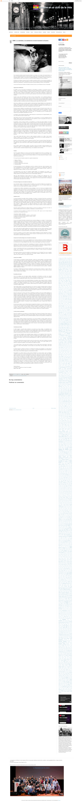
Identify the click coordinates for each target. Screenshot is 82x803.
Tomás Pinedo (63, 673)
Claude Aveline (68, 367)
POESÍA (48, 32)
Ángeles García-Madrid (62, 298)
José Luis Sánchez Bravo (68, 493)
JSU (59, 509)
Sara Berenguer (69, 657)
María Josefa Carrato (61, 568)
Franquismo (61, 431)
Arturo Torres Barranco (68, 313)
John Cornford (63, 479)
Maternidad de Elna (67, 580)
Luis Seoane (70, 545)
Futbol (62, 433)
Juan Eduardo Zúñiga (69, 512)
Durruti (71, 390)
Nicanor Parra (62, 597)
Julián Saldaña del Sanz (62, 524)
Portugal (66, 620)
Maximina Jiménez (66, 584)
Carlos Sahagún (61, 347)
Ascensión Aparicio (61, 314)
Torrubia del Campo (61, 675)
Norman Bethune (61, 600)
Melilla (62, 585)
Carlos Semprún (66, 347)
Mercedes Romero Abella (66, 587)
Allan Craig (67, 282)
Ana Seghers (66, 290)
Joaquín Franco (61, 477)
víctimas (68, 684)
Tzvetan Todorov (61, 677)
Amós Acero (63, 287)
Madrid (71, 546)
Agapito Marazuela (61, 272)
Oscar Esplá (70, 603)
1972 (66, 266)
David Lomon (66, 381)
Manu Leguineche (66, 549)
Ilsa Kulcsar (65, 462)
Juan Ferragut (60, 513)
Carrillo (59, 356)
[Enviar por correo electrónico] (23, 374)
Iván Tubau (62, 467)
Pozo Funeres (62, 621)
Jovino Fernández (64, 508)
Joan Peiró (70, 474)
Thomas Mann (62, 672)
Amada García (60, 284)
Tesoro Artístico (62, 671)
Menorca (71, 585)
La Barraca (63, 527)
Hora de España (65, 457)
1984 (67, 267)
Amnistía (60, 287)
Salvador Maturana (66, 656)
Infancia (60, 464)
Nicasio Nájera (66, 597)
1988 (70, 267)
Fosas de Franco (69, 422)
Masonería (62, 579)
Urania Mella (70, 677)
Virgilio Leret (60, 688)
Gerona (68, 443)
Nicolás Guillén (67, 598)
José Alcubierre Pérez (69, 482)
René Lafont (70, 640)
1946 (64, 263)
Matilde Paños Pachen (62, 582)
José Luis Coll (63, 493)
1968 (59, 266)
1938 (63, 262)
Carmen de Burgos (69, 350)
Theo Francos (67, 671)
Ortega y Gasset (63, 603)
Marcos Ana (60, 561)
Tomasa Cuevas (65, 674)
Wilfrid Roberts (67, 689)
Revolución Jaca (63, 645)
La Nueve (69, 527)
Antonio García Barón (65, 304)
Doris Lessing (60, 389)
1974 (69, 266)
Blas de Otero (68, 330)
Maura (71, 582)
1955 (65, 264)
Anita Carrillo (63, 299)
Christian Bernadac (61, 366)
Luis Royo (62, 545)
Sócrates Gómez (62, 663)
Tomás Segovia (67, 673)
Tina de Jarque (67, 672)
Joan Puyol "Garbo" (61, 475)
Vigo (67, 687)
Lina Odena (65, 537)
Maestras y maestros (62, 547)
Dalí (59, 381)
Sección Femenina (66, 659)
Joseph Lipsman (69, 507)
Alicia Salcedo (63, 282)
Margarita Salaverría (66, 562)
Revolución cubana (69, 643)
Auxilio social (63, 317)
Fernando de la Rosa (64, 418)
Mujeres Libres (61, 594)
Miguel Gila (61, 589)
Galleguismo (65, 436)
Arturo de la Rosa (65, 312)
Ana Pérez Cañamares (69, 289)
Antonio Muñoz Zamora (68, 306)
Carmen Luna (67, 353)
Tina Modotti (70, 672)
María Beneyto (70, 563)
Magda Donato (67, 547)
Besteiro (64, 329)
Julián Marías (70, 523)
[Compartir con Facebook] (27, 374)
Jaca (65, 467)
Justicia (69, 525)
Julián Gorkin (62, 523)
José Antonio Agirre (63, 484)
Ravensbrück (61, 639)
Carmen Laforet (63, 353)
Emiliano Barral (70, 399)
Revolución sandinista (62, 646)
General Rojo (61, 441)
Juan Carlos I (66, 510)
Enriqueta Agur (70, 404)
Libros (70, 536)
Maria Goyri (68, 566)
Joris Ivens (65, 481)
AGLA (64, 272)
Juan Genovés (67, 514)
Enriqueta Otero (66, 405)
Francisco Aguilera (61, 425)
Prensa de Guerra (61, 622)
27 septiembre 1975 (64, 268)
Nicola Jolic (62, 598)
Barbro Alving (63, 320)
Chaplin (63, 364)
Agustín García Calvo (65, 273)
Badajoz (67, 318)
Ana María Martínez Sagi (67, 288)
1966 (69, 265)
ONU (65, 602)
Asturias (65, 314)
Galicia (62, 436)
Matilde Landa (70, 581)
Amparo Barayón (67, 287)
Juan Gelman (62, 514)
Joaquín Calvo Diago (63, 476)
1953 (62, 264)
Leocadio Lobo (68, 530)
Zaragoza (68, 691)
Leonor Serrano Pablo (62, 532)
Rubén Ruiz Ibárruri (66, 654)
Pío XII (70, 618)
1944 (61, 263)
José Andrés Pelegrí (65, 483)
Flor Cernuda (66, 421)
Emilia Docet (68, 398)
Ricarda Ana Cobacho (68, 646)
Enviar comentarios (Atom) (17, 409)
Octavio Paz (67, 600)
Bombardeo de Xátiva (64, 336)
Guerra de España (20, 375)
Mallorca (64, 548)
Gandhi (69, 436)
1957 (68, 264)
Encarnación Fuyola (61, 402)
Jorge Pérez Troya (69, 480)
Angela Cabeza (61, 296)
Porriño (63, 620)
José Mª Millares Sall (67, 494)
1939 (66, 262)
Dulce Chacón (67, 390)
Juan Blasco (70, 509)
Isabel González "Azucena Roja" (65, 465)
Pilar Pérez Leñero (63, 618)
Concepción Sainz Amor (66, 372)
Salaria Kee (63, 655)
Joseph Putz (60, 508)
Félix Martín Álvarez (65, 415)
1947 (66, 263)
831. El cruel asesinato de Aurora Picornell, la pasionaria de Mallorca (68, 146)
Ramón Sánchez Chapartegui (62, 636)
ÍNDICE (64, 32)
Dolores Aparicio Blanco (66, 386)
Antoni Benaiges (61, 300)
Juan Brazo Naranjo (61, 510)
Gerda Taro (64, 443)
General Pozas (70, 439)
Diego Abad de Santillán (68, 383)
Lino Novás (68, 537)
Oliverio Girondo (62, 602)
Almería (60, 283)
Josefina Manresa (61, 506)
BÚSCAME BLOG (59, 32)
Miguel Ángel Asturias (62, 588)
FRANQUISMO (22, 32)
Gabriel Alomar (68, 433)
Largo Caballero (66, 529)
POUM (59, 621)
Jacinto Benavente (69, 467)
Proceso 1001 (64, 623)
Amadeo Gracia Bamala (66, 284)
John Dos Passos (68, 479)
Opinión (67, 602)
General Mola (65, 439)
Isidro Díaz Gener (67, 466)
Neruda (65, 596)
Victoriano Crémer (69, 686)
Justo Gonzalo (63, 526)
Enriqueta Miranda (61, 405)
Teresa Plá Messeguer (69, 670)
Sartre (62, 658)
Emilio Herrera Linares (66, 400)
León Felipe (60, 531)
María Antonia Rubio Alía (63, 563)
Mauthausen (64, 583)
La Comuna (66, 527)
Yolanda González (61, 691)
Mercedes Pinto (61, 587)
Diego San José (61, 384)
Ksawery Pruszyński (68, 526)
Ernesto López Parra (69, 406)
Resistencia (63, 642)
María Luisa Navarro (63, 569)
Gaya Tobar (66, 437)
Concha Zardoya (65, 374)
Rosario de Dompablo (63, 653)
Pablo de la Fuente (63, 604)
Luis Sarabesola (66, 545)
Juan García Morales (65, 513)
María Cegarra (64, 564)
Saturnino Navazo (66, 658)
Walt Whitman (63, 689)
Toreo (71, 674)
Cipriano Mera (68, 366)
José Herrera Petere (66, 491)
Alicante (60, 282)
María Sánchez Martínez (66, 571)
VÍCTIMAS (27, 32)
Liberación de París (66, 536)
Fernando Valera (64, 420)
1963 (64, 265)
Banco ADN (70, 319)
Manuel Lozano (68, 554)
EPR (65, 406)
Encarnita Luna (66, 403)
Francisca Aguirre (64, 424)
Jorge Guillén (64, 480)
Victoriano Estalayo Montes (62, 687)
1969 (61, 266)
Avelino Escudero (67, 317)
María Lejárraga (66, 568)
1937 (61, 262)
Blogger (59, 800)
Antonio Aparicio (61, 303)
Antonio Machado (61, 306)
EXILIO (32, 32)
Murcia (64, 594)
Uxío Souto (60, 678)
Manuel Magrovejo (64, 555)
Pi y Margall (64, 616)
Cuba (67, 379)
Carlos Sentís (70, 347)
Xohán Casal (66, 690)
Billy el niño (70, 329)
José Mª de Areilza (61, 494)
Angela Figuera (65, 296)
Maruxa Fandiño (66, 578)
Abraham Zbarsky (66, 270)
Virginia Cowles (65, 688)
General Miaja (67, 438)
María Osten (68, 570)
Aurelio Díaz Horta (61, 316)
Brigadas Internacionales (67, 338)
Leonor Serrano (70, 531)
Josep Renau (65, 507)
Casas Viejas (68, 357)
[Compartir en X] (25, 374)
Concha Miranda (69, 373)
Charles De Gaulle (67, 364)
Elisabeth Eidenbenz (61, 397)
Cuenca (64, 380)
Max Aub (68, 583)
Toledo (59, 673)
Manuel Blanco (61, 551)
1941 (69, 262)
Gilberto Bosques (61, 444)
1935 (71, 261)
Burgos (71, 339)
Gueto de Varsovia (66, 450)
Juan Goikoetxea (62, 515)
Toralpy (69, 674)
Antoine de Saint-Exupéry (68, 299)
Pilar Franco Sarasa (67, 617)
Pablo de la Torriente (69, 604)
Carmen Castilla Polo (67, 349)
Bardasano (70, 320)
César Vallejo (67, 363)
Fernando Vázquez (69, 420)
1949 (69, 263)
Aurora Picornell (70, 316)
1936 (59, 262)
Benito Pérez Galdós (65, 327)
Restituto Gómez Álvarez (68, 642)
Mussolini (66, 594)
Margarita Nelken (69, 561)
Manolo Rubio (62, 549)
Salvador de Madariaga (68, 655)
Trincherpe (70, 675)
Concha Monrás (61, 374)
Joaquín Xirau (67, 478)
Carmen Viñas (63, 355)
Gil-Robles (70, 443)
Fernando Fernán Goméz (65, 419)
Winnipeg (62, 690)
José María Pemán (63, 498)
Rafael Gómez (65, 629)
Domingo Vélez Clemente (68, 388)
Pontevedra (60, 620)
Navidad (70, 595)
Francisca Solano (69, 424)
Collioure (65, 369)
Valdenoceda (63, 678)
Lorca (71, 538)
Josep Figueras (61, 507)
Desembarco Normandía (62, 383)
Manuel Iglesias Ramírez (62, 554)
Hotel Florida (70, 457)
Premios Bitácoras (66, 621)
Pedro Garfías (64, 610)
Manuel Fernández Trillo (64, 553)
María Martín (68, 569)
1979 (64, 267)
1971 (64, 266)
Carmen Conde (65, 350)
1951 (59, 264)
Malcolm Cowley (61, 548)
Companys (66, 371)
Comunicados (61, 372)
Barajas (60, 320)
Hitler (67, 456)
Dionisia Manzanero (64, 385)
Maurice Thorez (61, 583)
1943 (59, 263)
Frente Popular (65, 431)
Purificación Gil (61, 625)
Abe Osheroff (70, 269)
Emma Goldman (70, 401)
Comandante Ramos (61, 370)
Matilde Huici (66, 581)
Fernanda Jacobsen (66, 417)
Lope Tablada (68, 538)
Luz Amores (65, 546)
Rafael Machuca (69, 629)
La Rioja (65, 528)
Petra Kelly (65, 615)
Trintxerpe (64, 676)
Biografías (60, 330)
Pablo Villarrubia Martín (66, 605)
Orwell (67, 603)
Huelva (59, 458)
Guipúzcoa (70, 450)
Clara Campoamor (63, 367)
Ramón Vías (64, 637)
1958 (69, 264)
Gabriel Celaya (64, 434)
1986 (69, 267)
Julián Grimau (66, 523)
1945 (63, 263)
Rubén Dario (61, 654)
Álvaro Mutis (66, 283)
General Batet (70, 437)
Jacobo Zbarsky (61, 468)
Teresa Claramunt (65, 669)
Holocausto (60, 457)
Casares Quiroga (63, 357)
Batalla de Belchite (66, 322)
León (71, 530)
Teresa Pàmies (63, 670)
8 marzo (63, 269)
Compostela (70, 371)
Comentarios (62, 159)
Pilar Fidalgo (62, 617)
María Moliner (63, 570)
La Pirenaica (62, 528)
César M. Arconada (62, 363)
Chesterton (60, 365)
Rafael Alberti (65, 627)
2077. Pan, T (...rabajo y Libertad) (66, 150)
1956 (66, 264)
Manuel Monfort (69, 555)
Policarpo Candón (69, 619)
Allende (71, 282)
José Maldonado (63, 495)
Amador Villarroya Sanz (62, 286)
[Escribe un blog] (24, 374)
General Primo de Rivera (62, 440)
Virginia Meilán (70, 688)
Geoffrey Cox (65, 442)
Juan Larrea (70, 516)
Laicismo (71, 528)
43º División (69, 268)
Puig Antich (65, 624)
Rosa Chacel (64, 652)
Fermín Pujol (60, 417)
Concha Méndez (64, 373)
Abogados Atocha (61, 270)
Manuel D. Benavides (67, 552)
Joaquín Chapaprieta (69, 476)
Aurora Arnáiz (65, 316)
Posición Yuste (70, 620)
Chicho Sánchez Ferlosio (66, 365)
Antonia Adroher (61, 301)
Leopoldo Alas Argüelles (68, 532)
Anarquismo (70, 290)
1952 (60, 264)
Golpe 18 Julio (63, 445)
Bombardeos (70, 336)
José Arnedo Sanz (69, 484)
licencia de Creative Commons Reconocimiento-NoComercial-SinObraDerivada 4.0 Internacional (65, 206)
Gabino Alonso (63, 174)
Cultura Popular (67, 380)
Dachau (71, 380)
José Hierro (70, 491)
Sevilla (64, 661)
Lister (61, 538)
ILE (62, 462)
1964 (66, 265)
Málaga (71, 547)
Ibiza (59, 460)
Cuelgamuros (60, 380)
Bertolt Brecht (61, 329)
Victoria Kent (64, 686)
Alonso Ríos (62, 283)
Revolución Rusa (69, 645)
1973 (67, 266)
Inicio (33, 408)
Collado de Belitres (61, 369)
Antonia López (60, 302)
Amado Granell (65, 285)
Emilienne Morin (61, 400)
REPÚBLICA (11, 32)
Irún (68, 464)
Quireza (64, 626)
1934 (69, 261)
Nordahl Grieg (70, 599)
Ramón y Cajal (68, 637)
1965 (67, 265)
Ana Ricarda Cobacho (61, 290)
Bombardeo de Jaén (64, 334)
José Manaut (68, 495)
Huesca (62, 458)
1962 (62, 265)
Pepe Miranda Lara (65, 614)
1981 (65, 267)
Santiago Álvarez (64, 657)
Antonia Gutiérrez (69, 301)
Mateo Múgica (62, 580)
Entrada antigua (53, 408)
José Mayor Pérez (65, 499)
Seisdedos (65, 660)
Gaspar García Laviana (62, 437)
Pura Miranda (70, 624)
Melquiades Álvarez (66, 585)
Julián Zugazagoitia (68, 524)
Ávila (62, 318)
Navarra (68, 595)
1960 (59, 265)
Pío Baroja (67, 618)
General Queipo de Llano (68, 440)
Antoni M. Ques (65, 300)
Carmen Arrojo (70, 348)
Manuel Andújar (69, 550)
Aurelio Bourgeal (69, 315)
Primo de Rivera (66, 622)
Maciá (68, 546)
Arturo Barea (61, 312)
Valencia (67, 678)
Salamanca (60, 655)
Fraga (59, 423)
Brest (68, 337)
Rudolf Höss (70, 654)
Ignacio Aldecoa (65, 460)
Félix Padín (62, 416)
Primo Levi (60, 623)
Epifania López (62, 406)
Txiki (71, 676)
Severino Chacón (69, 660)
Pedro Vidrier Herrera (67, 613)
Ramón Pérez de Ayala (64, 635)
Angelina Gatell (67, 298)
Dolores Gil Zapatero (69, 387)
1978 (62, 267)
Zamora (65, 691)
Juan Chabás (62, 511)
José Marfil (70, 496)
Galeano (60, 436)
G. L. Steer (64, 433)
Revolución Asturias (62, 643)
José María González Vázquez (63, 497)
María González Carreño (64, 566)
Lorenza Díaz (60, 539)
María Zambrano (69, 573)
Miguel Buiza (67, 588)
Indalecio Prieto (69, 463)
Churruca (65, 366)
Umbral (64, 677)
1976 (59, 267)
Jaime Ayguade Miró (67, 468)
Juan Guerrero (66, 516)
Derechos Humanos (65, 382)
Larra (69, 529)
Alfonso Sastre (63, 280)
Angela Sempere (69, 297)
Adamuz (71, 270)
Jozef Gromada (70, 508)
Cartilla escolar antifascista (68, 356)
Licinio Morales (61, 537)
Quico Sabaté (70, 625)
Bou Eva (66, 337)
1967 (71, 265)
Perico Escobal (61, 615)
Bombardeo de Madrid (64, 335)
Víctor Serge (60, 686)
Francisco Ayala (66, 425)
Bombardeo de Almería (62, 332)
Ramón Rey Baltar (69, 635)
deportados (60, 382)
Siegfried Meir (68, 661)
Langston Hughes (61, 529)
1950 (71, 263)
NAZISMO (44, 32)
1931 (63, 261)
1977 (61, 267)
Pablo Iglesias (60, 605)
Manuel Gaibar (70, 553)
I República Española (64, 459)
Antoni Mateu (70, 300)
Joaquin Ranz (70, 477)
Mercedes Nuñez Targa (68, 586)
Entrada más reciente (12, 408)
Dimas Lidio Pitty (65, 384)
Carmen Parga (64, 354)
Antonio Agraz (70, 302)
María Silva (63, 572)
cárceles (60, 344)
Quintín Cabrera (61, 626)
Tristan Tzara (68, 676)
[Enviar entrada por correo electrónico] (22, 374)
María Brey (60, 564)
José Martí (61, 499)
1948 (68, 263)
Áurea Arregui (68, 314)
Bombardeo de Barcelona (68, 332)
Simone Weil (65, 662)
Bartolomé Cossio (61, 321)
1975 (71, 266)
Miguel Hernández (67, 589)
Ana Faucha (61, 288)
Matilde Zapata (68, 582)
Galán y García (69, 435)
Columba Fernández (69, 369)
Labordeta (68, 528)
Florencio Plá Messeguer (64, 422)
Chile (71, 365)
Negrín (63, 596)
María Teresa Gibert (67, 572)
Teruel (59, 671)
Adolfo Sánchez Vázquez (68, 271)
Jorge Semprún (61, 481)
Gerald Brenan (61, 443)
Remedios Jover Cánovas (65, 640)
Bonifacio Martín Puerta (62, 337)
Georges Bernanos (69, 442)
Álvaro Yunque (70, 283)
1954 (63, 264)
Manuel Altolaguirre (64, 550)
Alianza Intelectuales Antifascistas (67, 281)
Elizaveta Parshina (67, 397)
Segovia (62, 660)
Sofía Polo (65, 663)
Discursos (60, 386)
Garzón (71, 436)
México (71, 587)
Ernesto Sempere (65, 407)
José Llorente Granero (61, 492)
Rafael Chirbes (63, 628)
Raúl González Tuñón (68, 638)
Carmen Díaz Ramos (61, 351)
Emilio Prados (65, 401)
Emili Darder (64, 398)
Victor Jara (65, 685)
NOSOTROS (53, 32)
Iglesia (61, 460)
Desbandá (70, 382)
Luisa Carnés (60, 546)
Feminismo (70, 416)
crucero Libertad (61, 379)
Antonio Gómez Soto (63, 305)
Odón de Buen (62, 601)
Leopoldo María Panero (67, 533)
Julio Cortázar (65, 525)
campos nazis (61, 342)
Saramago (60, 658)
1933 (67, 261)
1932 (65, 261)
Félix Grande (60, 415)
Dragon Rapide (63, 390)
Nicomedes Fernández (65, 599)
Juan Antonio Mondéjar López (64, 509)
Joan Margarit (67, 474)
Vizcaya (60, 689)
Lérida (71, 533)
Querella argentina (65, 625)
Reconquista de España (68, 639)
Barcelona (67, 320)
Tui (70, 676)
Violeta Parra (70, 687)
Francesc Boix (63, 423)
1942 (71, 262)
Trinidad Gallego (61, 676)
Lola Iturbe (64, 538)
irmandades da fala (64, 464)
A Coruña (66, 269)
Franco (63, 430)
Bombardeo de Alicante (69, 331)
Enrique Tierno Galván (64, 404)
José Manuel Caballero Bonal (65, 496)
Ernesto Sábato (61, 407)
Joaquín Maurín (65, 477)
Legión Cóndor (64, 530)
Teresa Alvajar (61, 669)
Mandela (67, 548)
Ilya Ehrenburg (70, 462)
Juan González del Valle (68, 515)
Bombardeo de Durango (62, 333)
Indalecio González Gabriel (63, 463)
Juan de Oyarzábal (63, 512)
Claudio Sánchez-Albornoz (68, 368)
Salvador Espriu (61, 656)
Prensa (70, 621)
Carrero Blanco (70, 355)
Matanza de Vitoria (67, 579)
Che (71, 364)
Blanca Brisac (64, 330)
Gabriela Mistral (63, 435)
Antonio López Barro (69, 305)
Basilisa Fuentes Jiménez (66, 321)
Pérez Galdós (70, 614)
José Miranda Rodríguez (65, 500)
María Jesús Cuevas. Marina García (67, 567)
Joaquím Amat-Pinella (67, 475)
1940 (67, 262)
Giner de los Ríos (67, 444)
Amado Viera (70, 285)
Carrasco (66, 355)
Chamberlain (60, 364)
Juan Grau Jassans (61, 516)
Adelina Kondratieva (61, 271)
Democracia (70, 381)
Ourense (60, 604)
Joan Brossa (62, 474)
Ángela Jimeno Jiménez (64, 297)
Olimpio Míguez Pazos (67, 601)
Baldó (68, 319)
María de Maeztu (68, 564)
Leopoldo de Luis (61, 533)
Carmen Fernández (67, 351)
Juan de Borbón (67, 511)
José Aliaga (60, 483)
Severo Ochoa (61, 661)
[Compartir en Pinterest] (28, 374)
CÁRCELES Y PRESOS (38, 32)
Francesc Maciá (67, 423)
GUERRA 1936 (16, 32)
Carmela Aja (60, 348)
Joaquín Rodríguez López (62, 478)
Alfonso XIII (68, 280)
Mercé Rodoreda (61, 586)
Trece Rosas (67, 675)
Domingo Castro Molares (62, 388)
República (25, 375)
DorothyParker (65, 389)
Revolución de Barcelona (62, 644)
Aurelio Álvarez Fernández (63, 315)
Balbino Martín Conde (64, 319)
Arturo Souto (62, 313)
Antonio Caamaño (66, 303)
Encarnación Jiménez (61, 403)
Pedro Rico (65, 612)
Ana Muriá (64, 289)
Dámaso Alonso (62, 381)
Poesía (64, 619)
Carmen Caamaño (61, 349)
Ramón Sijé (68, 636)
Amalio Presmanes (69, 286)
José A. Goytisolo (63, 482)
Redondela (60, 640)
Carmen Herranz (67, 352)
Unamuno (66, 677)
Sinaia (68, 662)
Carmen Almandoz (64, 348)
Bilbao (67, 329)
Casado (60, 357)
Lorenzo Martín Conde (66, 539)
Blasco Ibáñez (63, 331)
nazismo (60, 596)
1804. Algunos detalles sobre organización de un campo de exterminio (68, 139)
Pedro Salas (68, 612)
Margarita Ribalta (61, 562)
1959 (71, 264)
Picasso (67, 616)
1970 (62, 266)
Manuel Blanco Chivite (66, 551)
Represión (60, 641)
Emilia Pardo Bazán (64, 399)
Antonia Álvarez (65, 301)
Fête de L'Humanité (61, 421)
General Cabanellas (61, 438)
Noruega (65, 600)
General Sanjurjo (70, 441)
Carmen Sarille (68, 354)
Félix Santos (66, 416)
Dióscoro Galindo (69, 385)
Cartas (62, 356)
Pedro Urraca (62, 613)
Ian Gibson (70, 459)
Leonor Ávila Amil (65, 531)
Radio (66, 626)
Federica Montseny (15, 375)
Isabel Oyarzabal (62, 466)
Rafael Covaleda (67, 628)
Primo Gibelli (70, 622)
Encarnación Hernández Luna (68, 402)
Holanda (71, 456)
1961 (61, 265)
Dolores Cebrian (63, 387)
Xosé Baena (70, 690)
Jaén (63, 468)
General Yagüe (61, 442)
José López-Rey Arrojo (68, 492)
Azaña (65, 318)
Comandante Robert (67, 370)
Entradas (61, 157)
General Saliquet (65, 441)
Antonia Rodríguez (65, 302)
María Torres (62, 175)
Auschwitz (60, 317)
